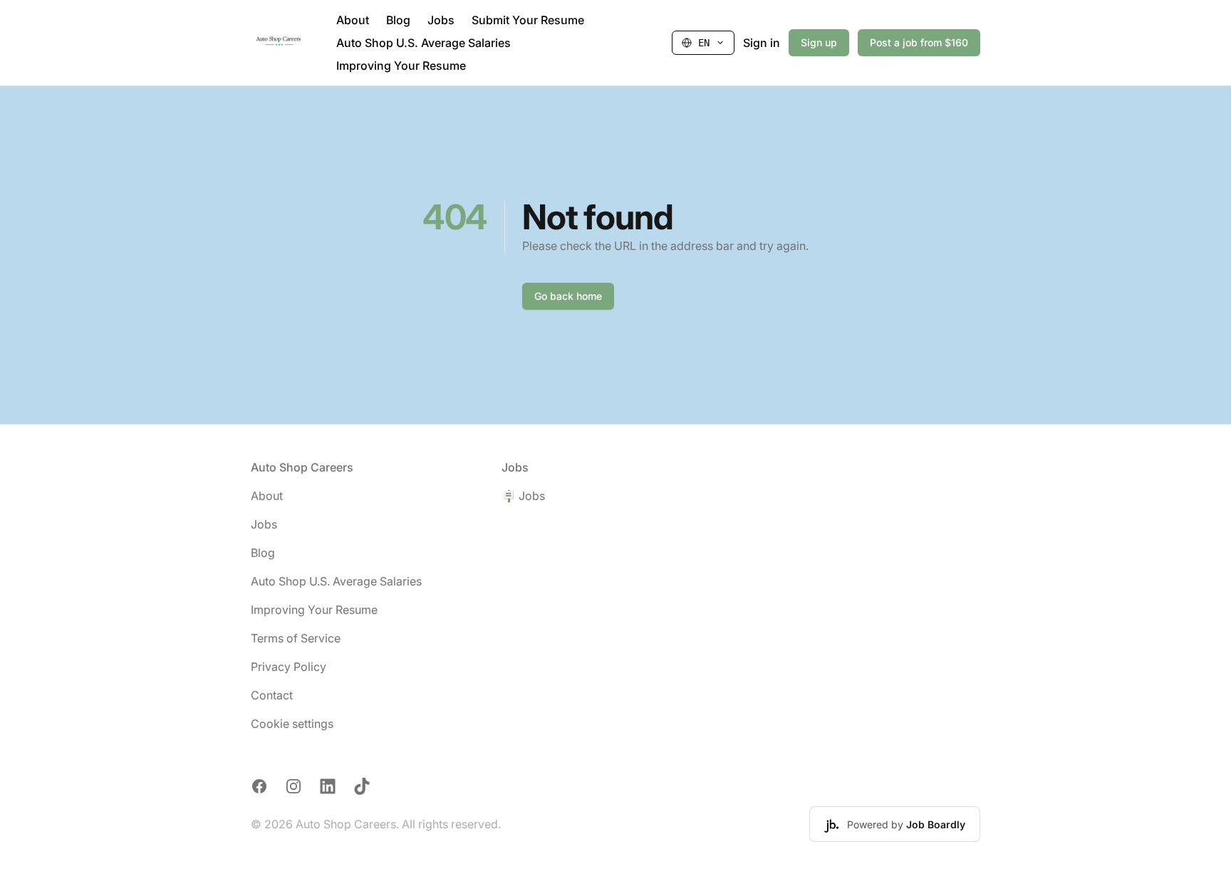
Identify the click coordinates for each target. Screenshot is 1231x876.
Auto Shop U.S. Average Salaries (423, 43)
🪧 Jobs (523, 496)
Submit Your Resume (528, 20)
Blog (398, 20)
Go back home (568, 296)
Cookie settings (292, 723)
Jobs (441, 20)
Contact (272, 695)
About (352, 20)
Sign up (819, 42)
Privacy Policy (288, 666)
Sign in (761, 43)
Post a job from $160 (919, 42)
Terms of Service (296, 638)
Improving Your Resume (401, 65)
